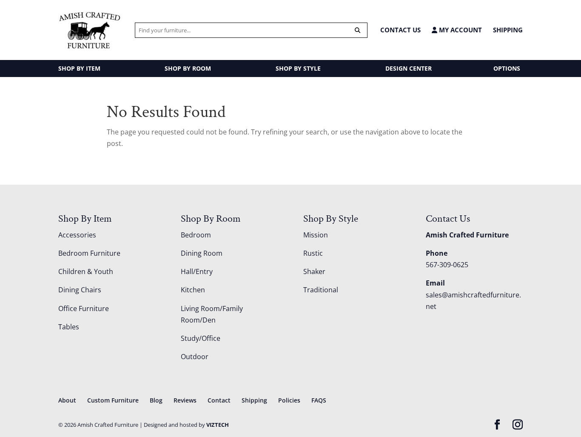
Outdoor (194, 356)
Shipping (508, 30)
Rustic (313, 253)
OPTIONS (506, 68)
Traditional (320, 289)
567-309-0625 (447, 264)
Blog (156, 400)
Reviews (185, 400)
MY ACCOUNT (459, 30)
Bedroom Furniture (89, 253)
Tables (68, 326)
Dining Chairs (79, 289)
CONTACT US (400, 30)
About (67, 400)
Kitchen (193, 289)
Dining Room (201, 253)
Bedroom (196, 235)
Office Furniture (83, 308)
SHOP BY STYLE (298, 68)
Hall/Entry (197, 271)
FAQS (318, 400)
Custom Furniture (113, 400)
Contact (219, 400)
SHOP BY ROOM (188, 68)
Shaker (314, 271)
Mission (315, 235)
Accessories (77, 235)
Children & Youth (85, 271)
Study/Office (200, 338)
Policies (289, 400)
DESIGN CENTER (408, 68)
